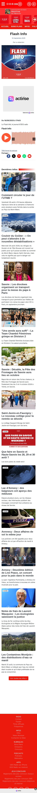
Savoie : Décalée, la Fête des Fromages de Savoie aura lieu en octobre (18, 372)
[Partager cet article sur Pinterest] (18, 157)
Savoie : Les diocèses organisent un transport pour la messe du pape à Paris (16, 288)
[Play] (3, 18)
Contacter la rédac (18, 738)
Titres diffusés (18, 724)
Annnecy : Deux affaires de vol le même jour (17, 533)
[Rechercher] (29, 4)
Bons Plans (16, 26)
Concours (18, 749)
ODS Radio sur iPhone (18, 765)
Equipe (18, 722)
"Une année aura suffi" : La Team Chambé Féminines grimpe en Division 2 (17, 333)
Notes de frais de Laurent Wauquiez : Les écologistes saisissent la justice (18, 614)
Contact (18, 719)
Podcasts (18, 756)
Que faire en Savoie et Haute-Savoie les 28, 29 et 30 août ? (18, 454)
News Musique (18, 735)
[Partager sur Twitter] (13, 157)
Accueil (5, 26)
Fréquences (18, 726)
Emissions (18, 747)
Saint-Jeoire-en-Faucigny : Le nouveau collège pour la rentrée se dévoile (18, 416)
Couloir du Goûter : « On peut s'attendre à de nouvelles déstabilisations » (18, 238)
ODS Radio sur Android (19, 767)
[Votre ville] (20, 4)
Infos (27, 26)
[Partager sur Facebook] (8, 157)
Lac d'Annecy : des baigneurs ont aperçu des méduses (17, 491)
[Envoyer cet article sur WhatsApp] (23, 157)
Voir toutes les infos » (18, 678)
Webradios (18, 758)
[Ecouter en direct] (34, 4)
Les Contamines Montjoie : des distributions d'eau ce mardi (17, 657)
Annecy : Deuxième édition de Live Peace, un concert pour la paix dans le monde (18, 572)
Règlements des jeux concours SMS (18, 779)
